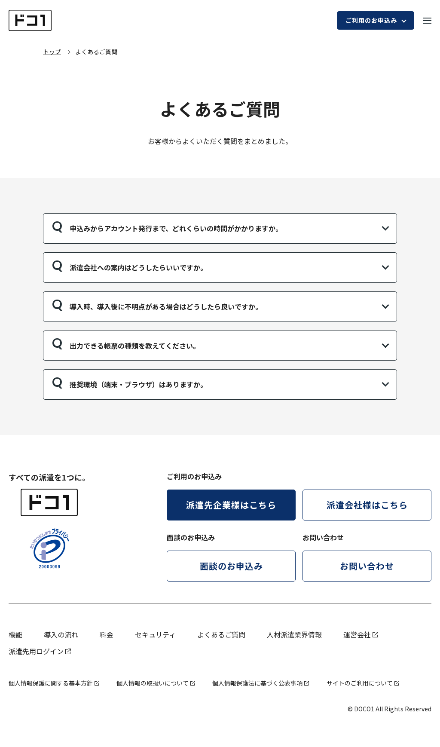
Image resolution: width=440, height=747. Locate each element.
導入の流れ (61, 634)
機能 (15, 634)
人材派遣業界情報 (294, 634)
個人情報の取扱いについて (152, 683)
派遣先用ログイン (36, 651)
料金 (106, 634)
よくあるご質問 (221, 634)
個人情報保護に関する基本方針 (51, 683)
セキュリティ (155, 634)
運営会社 (357, 634)
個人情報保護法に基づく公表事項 (257, 683)
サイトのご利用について (360, 683)
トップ (52, 51)
